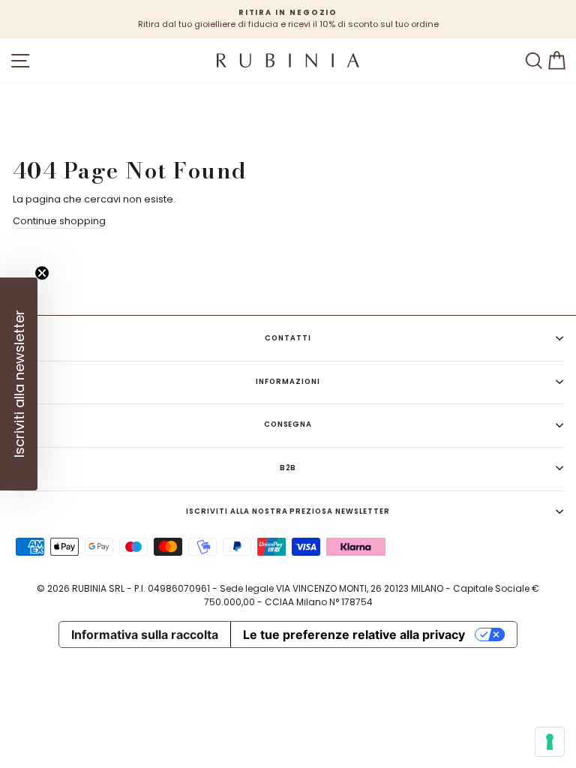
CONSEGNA (288, 424)
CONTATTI (288, 338)
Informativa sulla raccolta (144, 634)
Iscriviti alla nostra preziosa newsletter (287, 511)
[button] (19, 384)
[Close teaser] (42, 273)
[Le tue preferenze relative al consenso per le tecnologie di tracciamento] (550, 742)
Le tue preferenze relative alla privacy (354, 634)
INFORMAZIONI (288, 381)
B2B (288, 467)
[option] (288, 19)
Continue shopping (59, 220)
